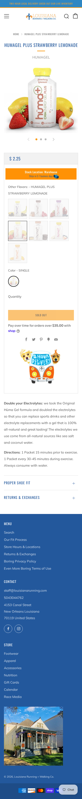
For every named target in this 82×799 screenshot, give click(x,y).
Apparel (10, 661)
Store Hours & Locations (22, 547)
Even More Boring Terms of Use (27, 568)
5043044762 (14, 598)
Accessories (12, 668)
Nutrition (10, 675)
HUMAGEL (41, 57)
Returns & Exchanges (20, 554)
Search (9, 532)
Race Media (13, 697)
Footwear (11, 653)
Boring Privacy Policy (20, 561)
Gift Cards (11, 682)
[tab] (36, 139)
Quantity (14, 296)
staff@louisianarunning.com (25, 590)
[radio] (17, 209)
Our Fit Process (15, 540)
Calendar (11, 689)
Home (16, 34)
